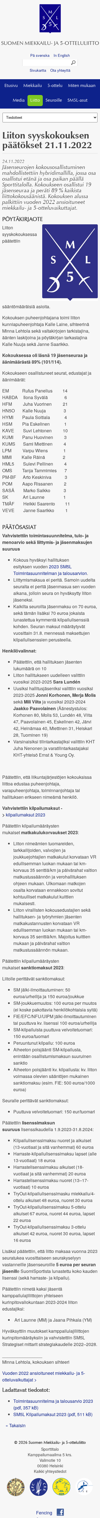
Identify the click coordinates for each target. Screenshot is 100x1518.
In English (62, 55)
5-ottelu (55, 86)
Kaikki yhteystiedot (50, 1471)
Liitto (35, 100)
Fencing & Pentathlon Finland (47, 1512)
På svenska (39, 55)
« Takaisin (16, 1425)
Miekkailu (32, 86)
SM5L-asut (78, 100)
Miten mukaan (82, 86)
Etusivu (11, 86)
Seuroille (54, 100)
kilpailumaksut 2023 (25, 814)
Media (19, 100)
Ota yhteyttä (60, 70)
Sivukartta (38, 70)
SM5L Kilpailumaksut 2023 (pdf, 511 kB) (52, 1414)
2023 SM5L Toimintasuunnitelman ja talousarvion (50, 569)
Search (73, 63)
